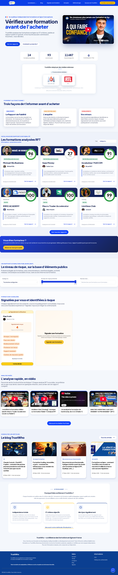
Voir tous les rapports (59, 232)
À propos (74, 556)
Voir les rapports (12, 44)
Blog (73, 562)
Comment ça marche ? (30, 44)
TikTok (73, 558)
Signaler (74, 564)
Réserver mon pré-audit (13, 248)
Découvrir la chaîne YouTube (59, 423)
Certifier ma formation (107, 3)
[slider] (42, 281)
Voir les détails (17, 364)
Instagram (74, 560)
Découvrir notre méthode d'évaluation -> (59, 527)
